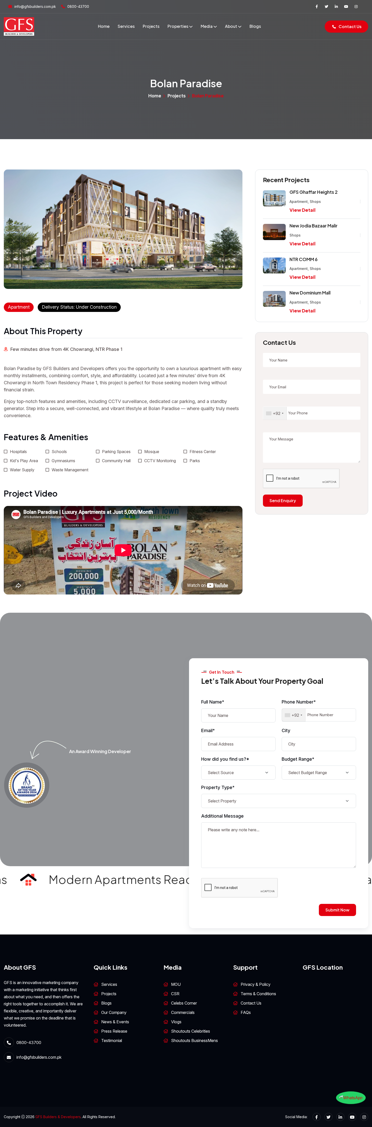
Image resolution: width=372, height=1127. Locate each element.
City (286, 730)
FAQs (246, 1012)
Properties (178, 26)
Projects (151, 26)
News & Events (115, 1021)
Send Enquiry (283, 500)
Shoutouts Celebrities (190, 1031)
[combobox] (275, 413)
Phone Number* (299, 702)
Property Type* (218, 787)
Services (126, 26)
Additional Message (222, 816)
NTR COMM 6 (304, 259)
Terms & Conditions (258, 993)
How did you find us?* (225, 759)
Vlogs (176, 1021)
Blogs (255, 26)
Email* (208, 730)
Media (207, 26)
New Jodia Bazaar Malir (314, 225)
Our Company (114, 1012)
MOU (176, 984)
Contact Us (350, 26)
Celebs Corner (184, 1003)
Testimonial (111, 1040)
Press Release (114, 1031)
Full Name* (212, 702)
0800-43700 (78, 6)
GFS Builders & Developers (58, 1117)
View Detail (303, 210)
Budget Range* (298, 759)
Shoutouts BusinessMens (194, 1040)
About (231, 26)
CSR (175, 993)
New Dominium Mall (310, 292)
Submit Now (337, 909)
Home (104, 26)
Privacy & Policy (256, 984)
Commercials (183, 1012)
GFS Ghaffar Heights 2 (314, 192)
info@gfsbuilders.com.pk (35, 6)
